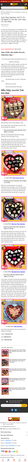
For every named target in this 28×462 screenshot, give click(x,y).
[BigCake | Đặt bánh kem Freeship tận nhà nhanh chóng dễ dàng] (14, 4)
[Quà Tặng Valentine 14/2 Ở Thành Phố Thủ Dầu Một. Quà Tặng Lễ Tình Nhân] (5, 381)
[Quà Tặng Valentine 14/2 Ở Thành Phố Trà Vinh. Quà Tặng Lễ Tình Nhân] (5, 391)
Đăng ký (24, 405)
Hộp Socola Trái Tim (18, 178)
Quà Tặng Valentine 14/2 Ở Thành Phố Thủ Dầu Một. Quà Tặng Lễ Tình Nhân (17, 380)
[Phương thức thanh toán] (9, 451)
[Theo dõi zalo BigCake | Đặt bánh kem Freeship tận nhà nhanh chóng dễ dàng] (16, 409)
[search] (26, 7)
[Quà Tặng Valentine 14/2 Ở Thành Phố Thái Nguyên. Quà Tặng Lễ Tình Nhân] (5, 362)
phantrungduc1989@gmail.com (13, 428)
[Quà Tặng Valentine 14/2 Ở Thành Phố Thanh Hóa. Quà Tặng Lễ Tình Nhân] (5, 372)
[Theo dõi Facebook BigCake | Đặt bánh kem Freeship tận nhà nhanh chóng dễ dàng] (12, 409)
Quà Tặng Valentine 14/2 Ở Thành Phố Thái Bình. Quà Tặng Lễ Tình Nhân (17, 351)
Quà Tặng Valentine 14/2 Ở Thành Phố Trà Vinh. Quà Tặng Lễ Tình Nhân (17, 389)
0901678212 (12, 426)
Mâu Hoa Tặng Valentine (18, 224)
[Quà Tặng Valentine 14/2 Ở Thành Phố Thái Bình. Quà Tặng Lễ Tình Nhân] (5, 353)
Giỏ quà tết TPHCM (9, 457)
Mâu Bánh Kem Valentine (18, 271)
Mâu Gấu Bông (18, 326)
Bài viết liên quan (7, 347)
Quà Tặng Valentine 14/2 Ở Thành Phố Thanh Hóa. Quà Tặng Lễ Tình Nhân (17, 370)
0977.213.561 (18, 49)
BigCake (13, 455)
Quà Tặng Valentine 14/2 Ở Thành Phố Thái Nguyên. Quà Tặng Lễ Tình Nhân (17, 361)
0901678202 (8, 443)
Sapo (23, 455)
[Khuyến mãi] (14, 1)
